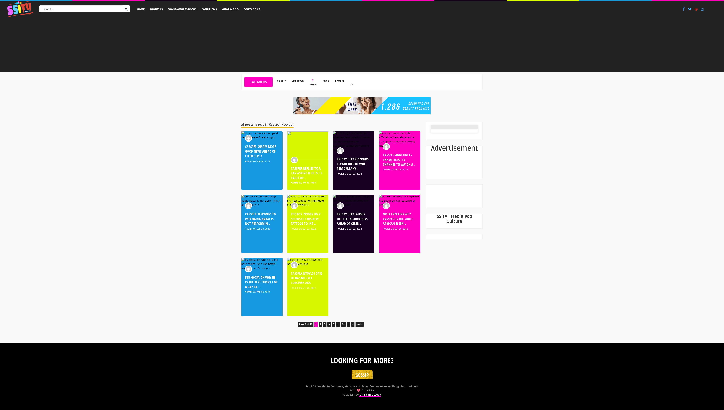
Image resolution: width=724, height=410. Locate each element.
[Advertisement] (362, 45)
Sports (339, 81)
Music (313, 85)
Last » (360, 324)
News (326, 81)
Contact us (251, 9)
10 (343, 324)
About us (156, 9)
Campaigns (209, 9)
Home (141, 9)
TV (351, 85)
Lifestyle (298, 81)
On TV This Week (370, 394)
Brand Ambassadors (182, 9)
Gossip (281, 81)
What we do (230, 9)
